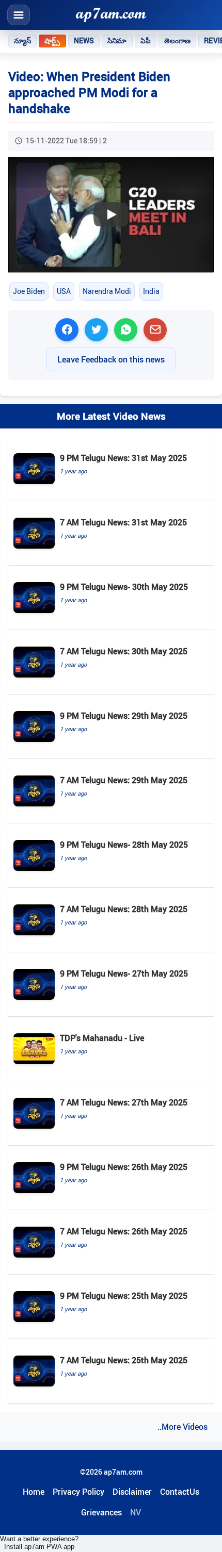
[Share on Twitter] (96, 329)
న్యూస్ (22, 40)
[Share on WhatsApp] (125, 329)
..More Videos (182, 1426)
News (84, 40)
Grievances (101, 1512)
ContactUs (179, 1491)
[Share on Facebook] (66, 329)
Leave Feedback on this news (111, 359)
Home (33, 1491)
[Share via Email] (155, 329)
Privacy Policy (78, 1491)
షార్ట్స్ (52, 40)
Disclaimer (132, 1491)
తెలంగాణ (177, 40)
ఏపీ (145, 40)
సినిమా (116, 40)
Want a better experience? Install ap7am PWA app (39, 1542)
